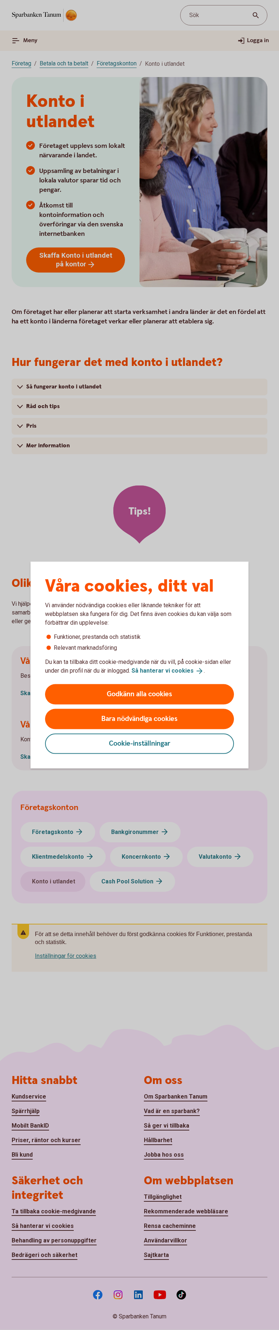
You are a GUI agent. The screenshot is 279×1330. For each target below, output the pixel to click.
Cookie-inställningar (139, 743)
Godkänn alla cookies (139, 693)
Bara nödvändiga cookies (139, 718)
